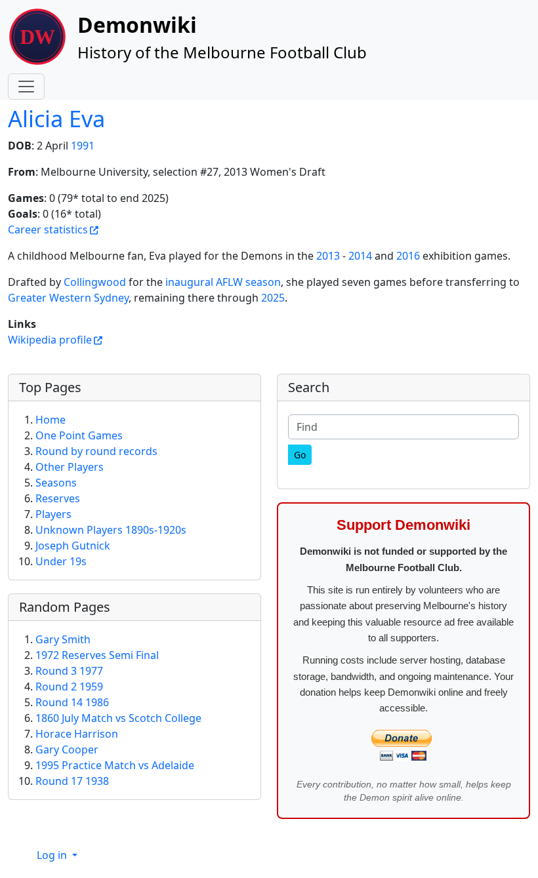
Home (50, 419)
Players (53, 514)
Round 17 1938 (72, 781)
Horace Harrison (76, 734)
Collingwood (95, 282)
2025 (273, 297)
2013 (328, 256)
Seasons (56, 482)
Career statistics (48, 229)
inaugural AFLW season (223, 282)
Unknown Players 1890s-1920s (110, 530)
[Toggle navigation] (26, 86)
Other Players (69, 467)
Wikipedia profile (50, 339)
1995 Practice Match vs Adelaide (114, 765)
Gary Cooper (66, 749)
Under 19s (61, 561)
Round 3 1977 (69, 671)
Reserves (57, 498)
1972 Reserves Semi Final (97, 655)
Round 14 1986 (72, 702)
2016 (408, 256)
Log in (53, 855)
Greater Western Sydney (68, 297)
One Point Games (79, 435)
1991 (82, 145)
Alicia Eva (56, 118)
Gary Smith (63, 639)
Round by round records (96, 451)
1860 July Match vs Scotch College (118, 718)
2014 (360, 256)
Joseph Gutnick (72, 545)
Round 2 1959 (69, 686)
